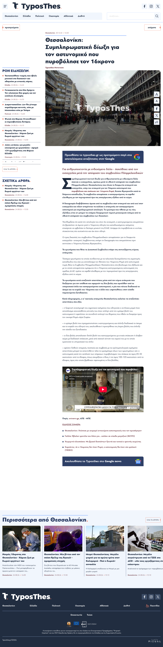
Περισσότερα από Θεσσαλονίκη (44, 520)
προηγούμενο (11, 27)
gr (78, 418)
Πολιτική (39, 16)
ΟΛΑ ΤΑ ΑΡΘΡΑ (10, 169)
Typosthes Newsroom (54, 67)
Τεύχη (89, 614)
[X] (158, 6)
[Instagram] (151, 6)
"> (98, 157)
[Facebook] (144, 6)
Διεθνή (81, 16)
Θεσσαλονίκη (11, 16)
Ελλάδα (27, 16)
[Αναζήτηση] (157, 16)
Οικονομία (54, 16)
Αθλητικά (68, 16)
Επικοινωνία (76, 614)
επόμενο (152, 27)
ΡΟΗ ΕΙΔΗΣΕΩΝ (15, 70)
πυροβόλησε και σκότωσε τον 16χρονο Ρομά (93, 191)
